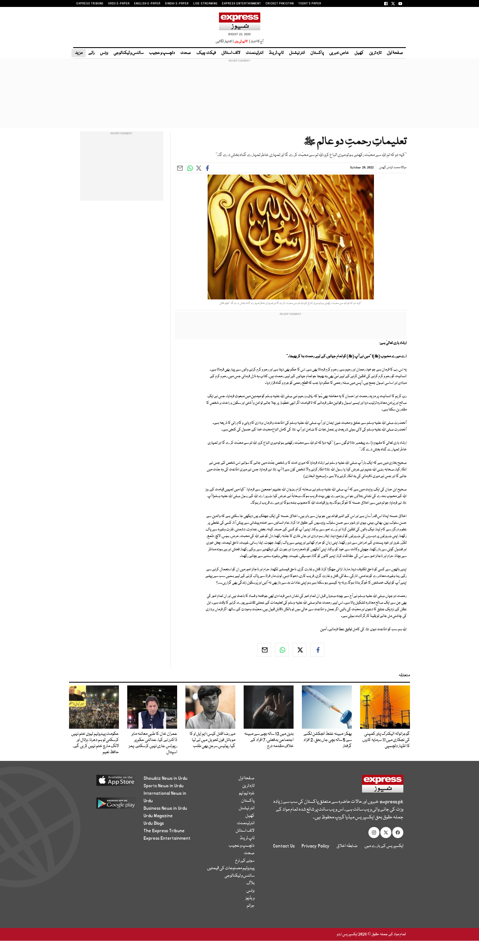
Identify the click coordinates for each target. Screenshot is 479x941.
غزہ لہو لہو (246, 793)
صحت (185, 53)
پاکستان (317, 53)
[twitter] (300, 650)
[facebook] (317, 650)
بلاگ (250, 883)
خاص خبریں (339, 53)
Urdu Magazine (158, 816)
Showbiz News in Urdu (165, 778)
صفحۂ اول (395, 53)
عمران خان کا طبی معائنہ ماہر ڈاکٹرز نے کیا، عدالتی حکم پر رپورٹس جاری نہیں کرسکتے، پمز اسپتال (153, 743)
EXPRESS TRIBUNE (90, 3)
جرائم (250, 905)
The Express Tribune (164, 831)
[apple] (105, 782)
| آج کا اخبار (255, 41)
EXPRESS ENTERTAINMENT (241, 3)
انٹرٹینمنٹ (254, 53)
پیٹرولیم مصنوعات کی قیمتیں (230, 868)
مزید (79, 53)
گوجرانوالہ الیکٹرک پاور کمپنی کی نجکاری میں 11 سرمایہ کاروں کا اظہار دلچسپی (386, 740)
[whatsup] (282, 650)
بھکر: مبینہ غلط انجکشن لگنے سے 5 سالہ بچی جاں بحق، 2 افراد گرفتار (328, 740)
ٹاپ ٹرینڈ (276, 53)
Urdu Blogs (154, 823)
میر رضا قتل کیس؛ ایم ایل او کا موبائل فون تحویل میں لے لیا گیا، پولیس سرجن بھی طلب (212, 740)
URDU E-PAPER (119, 3)
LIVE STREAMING (205, 3)
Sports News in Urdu (164, 786)
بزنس (104, 53)
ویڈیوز (249, 898)
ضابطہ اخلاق (347, 846)
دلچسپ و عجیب (162, 53)
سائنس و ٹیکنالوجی (129, 53)
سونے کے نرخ (244, 860)
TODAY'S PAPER (309, 3)
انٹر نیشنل (297, 53)
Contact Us (284, 846)
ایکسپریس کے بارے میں (384, 846)
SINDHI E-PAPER (177, 3)
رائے (91, 53)
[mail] (264, 650)
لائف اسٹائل (230, 53)
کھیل (359, 53)
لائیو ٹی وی (241, 41)
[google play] (105, 805)
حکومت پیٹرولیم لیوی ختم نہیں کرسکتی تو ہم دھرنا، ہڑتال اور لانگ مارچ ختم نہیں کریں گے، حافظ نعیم (95, 743)
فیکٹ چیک (206, 53)
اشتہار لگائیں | (225, 41)
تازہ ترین (375, 53)
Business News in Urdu (165, 808)
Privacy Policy (316, 846)
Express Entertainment (167, 838)
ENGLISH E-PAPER (147, 3)
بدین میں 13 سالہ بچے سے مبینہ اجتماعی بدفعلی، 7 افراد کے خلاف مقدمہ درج (269, 740)
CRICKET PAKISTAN (280, 3)
